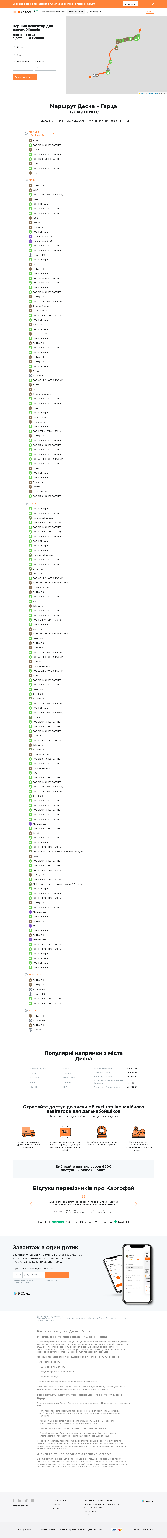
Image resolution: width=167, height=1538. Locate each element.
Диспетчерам (94, 12)
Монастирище (70, 1078)
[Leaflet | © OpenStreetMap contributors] (116, 55)
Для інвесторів (95, 1530)
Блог (86, 1515)
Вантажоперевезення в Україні (98, 1500)
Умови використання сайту (72, 1530)
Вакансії (56, 1504)
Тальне (33, 1087)
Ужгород (67, 1073)
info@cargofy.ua (20, 1506)
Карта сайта (90, 1511)
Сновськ (67, 1082)
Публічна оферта (48, 1530)
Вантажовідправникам (53, 12)
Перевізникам (76, 12)
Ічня (65, 1087)
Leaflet (142, 93)
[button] (140, 29)
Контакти (57, 1508)
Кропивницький (38, 1069)
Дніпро (33, 1082)
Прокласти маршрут (24, 77)
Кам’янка (34, 1078)
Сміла (33, 1073)
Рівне (66, 1069)
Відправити (57, 1275)
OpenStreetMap (153, 93)
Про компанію (59, 1500)
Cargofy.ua (41, 1316)
